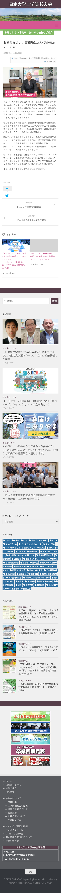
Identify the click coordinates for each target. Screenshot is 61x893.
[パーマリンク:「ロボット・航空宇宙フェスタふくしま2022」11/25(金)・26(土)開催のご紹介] (9, 649)
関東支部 (27, 589)
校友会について (13, 798)
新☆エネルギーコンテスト (27, 566)
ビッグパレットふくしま (31, 544)
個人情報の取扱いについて (19, 837)
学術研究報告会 (12, 562)
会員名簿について (16, 816)
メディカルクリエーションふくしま (20, 548)
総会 (20, 585)
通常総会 (41, 585)
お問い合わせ (12, 840)
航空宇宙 (29, 585)
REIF (25, 540)
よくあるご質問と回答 (17, 826)
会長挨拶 (12, 812)
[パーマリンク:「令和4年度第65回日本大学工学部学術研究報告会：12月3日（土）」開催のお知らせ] (9, 686)
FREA (8, 540)
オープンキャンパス (39, 540)
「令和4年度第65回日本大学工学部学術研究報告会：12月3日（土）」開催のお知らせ (38, 687)
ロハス (42, 548)
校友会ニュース (10, 348)
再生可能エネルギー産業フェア (21, 555)
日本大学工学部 (35, 570)
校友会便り (11, 788)
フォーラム (50, 544)
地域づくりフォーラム (35, 559)
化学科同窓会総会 (46, 555)
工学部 (25, 562)
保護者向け (34, 551)
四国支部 (18, 559)
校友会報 (34, 574)
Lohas (16, 540)
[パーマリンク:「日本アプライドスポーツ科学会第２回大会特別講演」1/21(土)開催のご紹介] (9, 632)
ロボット (21, 551)
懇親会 (35, 562)
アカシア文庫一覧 (14, 833)
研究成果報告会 (45, 581)
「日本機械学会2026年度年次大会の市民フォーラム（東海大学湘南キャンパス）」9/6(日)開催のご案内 (30, 355)
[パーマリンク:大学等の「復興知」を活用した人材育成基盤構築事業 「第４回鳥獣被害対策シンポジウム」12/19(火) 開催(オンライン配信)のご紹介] (9, 612)
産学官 (20, 581)
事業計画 (12, 802)
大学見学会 (53, 559)
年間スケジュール (14, 830)
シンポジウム (11, 544)
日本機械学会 (52, 570)
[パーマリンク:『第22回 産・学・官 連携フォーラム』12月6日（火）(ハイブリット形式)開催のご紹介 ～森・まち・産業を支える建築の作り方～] (9, 666)
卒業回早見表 (14, 819)
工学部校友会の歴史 (18, 805)
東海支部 (22, 574)
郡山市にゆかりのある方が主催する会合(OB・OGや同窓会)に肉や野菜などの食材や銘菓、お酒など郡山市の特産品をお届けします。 (30, 450)
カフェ (54, 540)
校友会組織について (18, 809)
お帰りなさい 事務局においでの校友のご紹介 (29, 32)
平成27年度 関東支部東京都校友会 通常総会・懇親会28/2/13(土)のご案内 (42, 256)
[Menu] (57, 25)
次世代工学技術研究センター (38, 577)
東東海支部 (10, 574)
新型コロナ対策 (18, 570)
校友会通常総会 (15, 577)
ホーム (9, 781)
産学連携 (31, 581)
